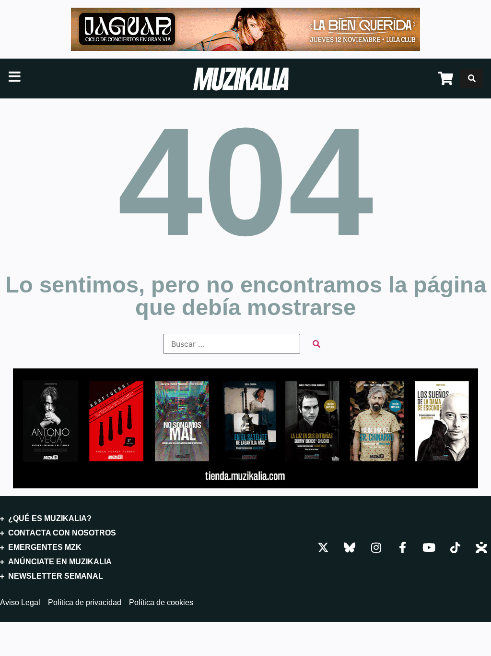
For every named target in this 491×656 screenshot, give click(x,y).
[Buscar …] (471, 78)
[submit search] (316, 344)
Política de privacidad (84, 603)
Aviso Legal (20, 603)
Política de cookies (161, 603)
